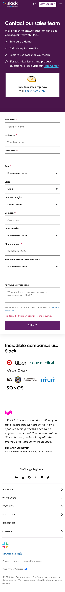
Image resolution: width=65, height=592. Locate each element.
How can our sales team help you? (23, 259)
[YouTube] (42, 477)
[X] (35, 477)
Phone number (13, 244)
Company (10, 212)
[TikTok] (48, 477)
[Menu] (60, 4)
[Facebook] (29, 477)
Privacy (6, 561)
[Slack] (10, 4)
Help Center (51, 65)
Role (8, 166)
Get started (47, 4)
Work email (11, 150)
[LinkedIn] (16, 477)
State (8, 181)
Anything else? (17, 284)
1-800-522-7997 (35, 91)
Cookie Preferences (32, 561)
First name (11, 119)
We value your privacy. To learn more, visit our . (32, 309)
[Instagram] (23, 477)
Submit (32, 325)
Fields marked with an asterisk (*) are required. (28, 315)
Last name (11, 135)
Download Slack (10, 553)
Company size (13, 228)
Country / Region (14, 197)
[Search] (34, 4)
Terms (16, 561)
